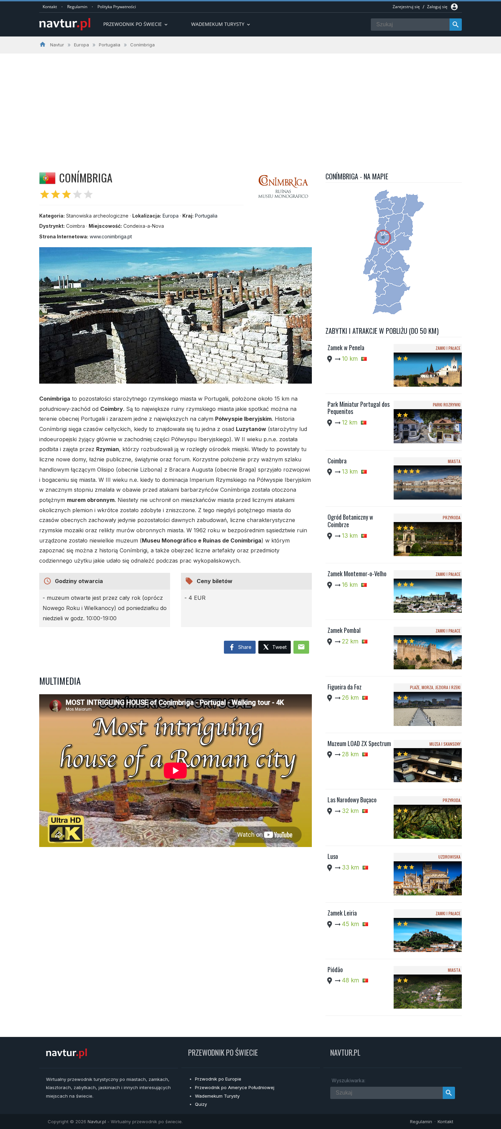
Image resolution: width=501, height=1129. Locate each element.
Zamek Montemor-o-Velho (357, 573)
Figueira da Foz (345, 686)
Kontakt (50, 7)
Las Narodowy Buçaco (352, 799)
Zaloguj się (437, 7)
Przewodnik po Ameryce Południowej (234, 1087)
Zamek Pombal (344, 630)
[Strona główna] (64, 24)
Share (244, 647)
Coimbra (337, 460)
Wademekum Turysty (217, 1096)
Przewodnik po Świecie (136, 24)
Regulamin (77, 7)
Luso (333, 856)
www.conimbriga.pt (111, 236)
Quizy (201, 1104)
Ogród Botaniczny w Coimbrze (350, 520)
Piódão (335, 969)
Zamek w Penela (346, 347)
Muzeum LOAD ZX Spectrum (359, 743)
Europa (171, 216)
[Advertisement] (250, 104)
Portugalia (206, 216)
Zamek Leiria (342, 912)
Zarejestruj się (406, 7)
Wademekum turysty (221, 24)
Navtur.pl (97, 1121)
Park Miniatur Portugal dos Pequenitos (359, 408)
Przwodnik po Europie (218, 1079)
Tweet (279, 647)
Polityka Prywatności (116, 7)
